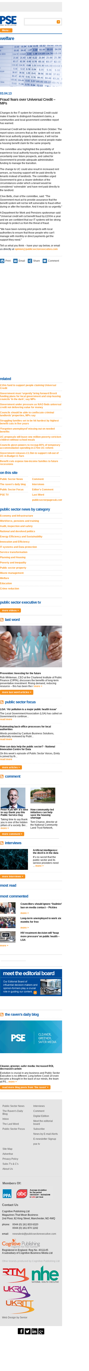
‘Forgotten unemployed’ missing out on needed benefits (27, 430)
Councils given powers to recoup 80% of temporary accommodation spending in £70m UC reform (30, 446)
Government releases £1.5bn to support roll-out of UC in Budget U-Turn (29, 454)
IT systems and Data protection (18, 547)
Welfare (4, 578)
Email (22, 260)
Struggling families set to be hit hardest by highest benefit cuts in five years (29, 422)
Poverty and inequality (13, 562)
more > (38, 686)
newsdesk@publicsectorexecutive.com (34, 1233)
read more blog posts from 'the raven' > (25, 1087)
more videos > (10, 610)
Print (8, 260)
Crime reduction (9, 588)
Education (6, 583)
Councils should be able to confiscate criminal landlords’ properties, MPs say (27, 414)
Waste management (12, 573)
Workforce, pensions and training (19, 521)
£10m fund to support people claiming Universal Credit (28, 387)
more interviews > (12, 876)
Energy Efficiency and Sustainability (21, 536)
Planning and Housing (12, 557)
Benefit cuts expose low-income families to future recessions (29, 463)
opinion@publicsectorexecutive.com (36, 249)
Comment (53, 260)
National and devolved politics (17, 531)
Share (36, 260)
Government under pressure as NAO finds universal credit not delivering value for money (30, 406)
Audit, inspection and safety (16, 526)
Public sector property (13, 567)
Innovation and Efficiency (15, 541)
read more (6, 719)
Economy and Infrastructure (16, 515)
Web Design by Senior (14, 1317)
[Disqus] (31, 321)
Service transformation (13, 552)
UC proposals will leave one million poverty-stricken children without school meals (30, 438)
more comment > (12, 834)
